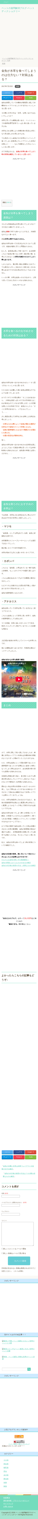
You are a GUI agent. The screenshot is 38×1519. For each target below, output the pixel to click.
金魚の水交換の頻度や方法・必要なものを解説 (19, 865)
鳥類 (5, 1486)
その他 (6, 1460)
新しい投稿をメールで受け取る (14, 1253)
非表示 (8, 202)
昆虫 (5, 1471)
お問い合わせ (8, 1506)
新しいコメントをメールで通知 (14, 1249)
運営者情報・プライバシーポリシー (16, 1501)
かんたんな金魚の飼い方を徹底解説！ (15, 860)
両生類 (6, 1464)
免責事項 (6, 1498)
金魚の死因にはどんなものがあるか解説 (16, 863)
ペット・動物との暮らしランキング (19, 1444)
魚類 (17, 86)
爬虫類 (6, 1479)
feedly (31, 97)
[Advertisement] (19, 35)
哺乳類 (6, 1468)
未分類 (6, 1475)
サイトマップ (8, 1503)
